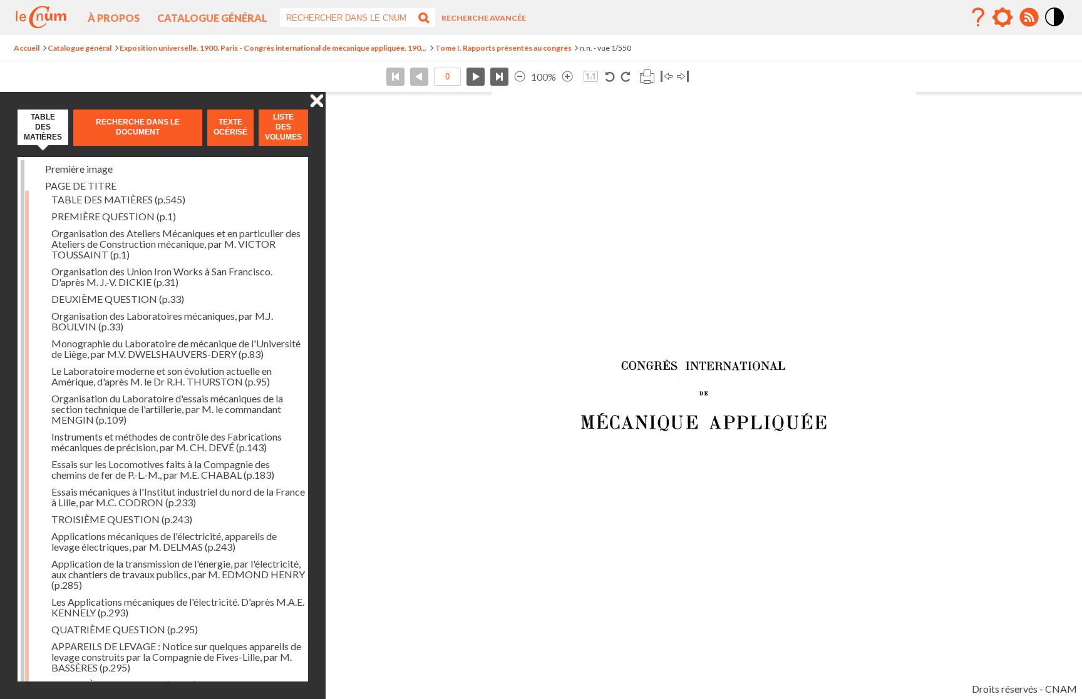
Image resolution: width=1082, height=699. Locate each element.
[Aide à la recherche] (978, 18)
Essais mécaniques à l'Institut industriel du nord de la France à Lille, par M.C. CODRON (178, 497)
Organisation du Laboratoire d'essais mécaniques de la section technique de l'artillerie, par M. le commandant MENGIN (167, 409)
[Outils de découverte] (1002, 18)
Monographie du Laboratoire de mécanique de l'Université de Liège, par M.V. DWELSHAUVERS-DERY (176, 348)
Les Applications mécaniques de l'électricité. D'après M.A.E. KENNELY (177, 607)
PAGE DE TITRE (80, 185)
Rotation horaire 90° (625, 77)
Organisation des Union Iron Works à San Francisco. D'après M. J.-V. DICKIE (161, 276)
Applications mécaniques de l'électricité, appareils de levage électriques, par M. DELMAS (164, 541)
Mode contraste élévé (1055, 27)
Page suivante (475, 77)
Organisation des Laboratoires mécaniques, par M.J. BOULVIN (162, 321)
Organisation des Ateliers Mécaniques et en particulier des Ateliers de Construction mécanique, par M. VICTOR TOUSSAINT (176, 243)
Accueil (26, 48)
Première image (79, 169)
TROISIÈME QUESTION (121, 519)
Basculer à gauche (666, 77)
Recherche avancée (483, 18)
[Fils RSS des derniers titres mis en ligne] (1029, 18)
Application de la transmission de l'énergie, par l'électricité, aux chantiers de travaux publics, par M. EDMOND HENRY (178, 574)
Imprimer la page (646, 77)
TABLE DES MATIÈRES (118, 199)
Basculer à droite (683, 77)
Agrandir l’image (567, 77)
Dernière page (499, 77)
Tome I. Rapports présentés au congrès (503, 48)
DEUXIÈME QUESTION (117, 299)
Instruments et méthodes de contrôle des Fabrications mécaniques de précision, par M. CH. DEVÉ (166, 442)
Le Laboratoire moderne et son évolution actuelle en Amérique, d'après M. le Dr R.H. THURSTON (161, 376)
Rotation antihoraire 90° (610, 77)
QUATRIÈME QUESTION (124, 629)
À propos (114, 18)
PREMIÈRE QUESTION (113, 216)
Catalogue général (212, 18)
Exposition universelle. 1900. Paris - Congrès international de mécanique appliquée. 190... (273, 48)
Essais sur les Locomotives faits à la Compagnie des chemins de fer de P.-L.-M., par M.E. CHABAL (162, 469)
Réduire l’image (519, 77)
